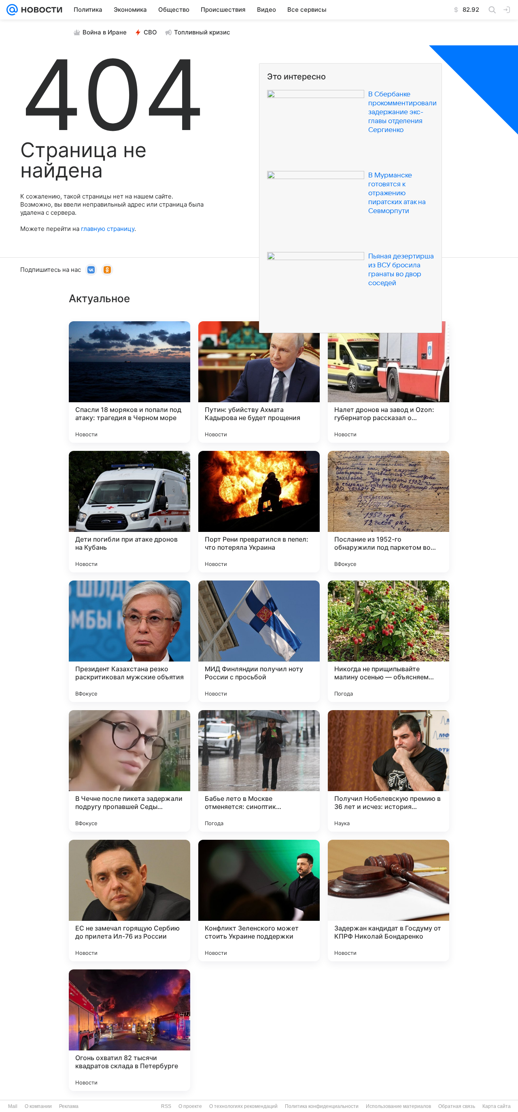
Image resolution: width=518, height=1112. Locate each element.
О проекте (190, 1106)
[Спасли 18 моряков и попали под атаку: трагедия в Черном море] (129, 382)
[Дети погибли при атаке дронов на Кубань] (129, 511)
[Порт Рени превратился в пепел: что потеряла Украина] (259, 511)
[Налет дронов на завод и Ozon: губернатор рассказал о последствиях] (388, 382)
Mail (12, 1106)
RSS (166, 1106)
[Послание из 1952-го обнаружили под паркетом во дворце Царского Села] (388, 511)
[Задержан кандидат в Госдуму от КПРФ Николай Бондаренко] (388, 900)
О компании (38, 1106)
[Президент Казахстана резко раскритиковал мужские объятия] (129, 641)
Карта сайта (496, 1106)
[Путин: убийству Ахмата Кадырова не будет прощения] (259, 382)
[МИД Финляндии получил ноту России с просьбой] (259, 641)
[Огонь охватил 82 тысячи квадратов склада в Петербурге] (129, 1030)
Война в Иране (105, 32)
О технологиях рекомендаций (243, 1106)
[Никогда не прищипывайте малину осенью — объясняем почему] (388, 641)
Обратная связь (456, 1106)
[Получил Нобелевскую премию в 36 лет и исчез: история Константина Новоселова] (388, 771)
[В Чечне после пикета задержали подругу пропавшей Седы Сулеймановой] (129, 771)
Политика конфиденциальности (322, 1106)
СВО (150, 32)
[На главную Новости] (40, 9)
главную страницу (107, 229)
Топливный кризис (202, 32)
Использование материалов (398, 1106)
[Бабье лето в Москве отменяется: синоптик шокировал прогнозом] (259, 771)
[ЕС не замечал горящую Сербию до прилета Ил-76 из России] (129, 900)
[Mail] (12, 9)
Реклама (69, 1106)
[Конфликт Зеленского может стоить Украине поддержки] (259, 900)
